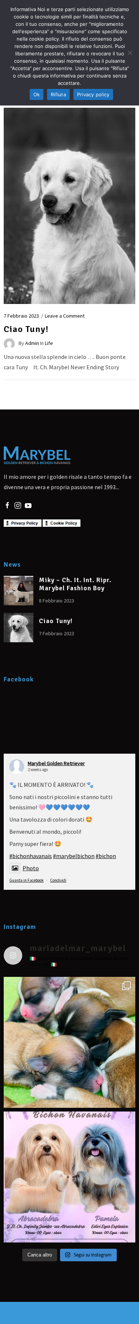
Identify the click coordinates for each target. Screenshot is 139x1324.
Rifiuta (58, 94)
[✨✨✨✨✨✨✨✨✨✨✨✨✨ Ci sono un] (69, 1177)
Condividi (58, 880)
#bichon (106, 856)
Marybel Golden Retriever (56, 763)
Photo (31, 868)
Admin (32, 343)
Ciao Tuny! (26, 329)
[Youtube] (28, 504)
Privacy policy (93, 94)
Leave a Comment (65, 315)
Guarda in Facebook (26, 880)
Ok (36, 94)
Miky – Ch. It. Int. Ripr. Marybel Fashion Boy (75, 584)
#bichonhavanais (30, 856)
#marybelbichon (74, 856)
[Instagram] (17, 504)
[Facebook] (7, 504)
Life (49, 343)
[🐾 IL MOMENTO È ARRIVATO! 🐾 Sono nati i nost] (69, 1042)
